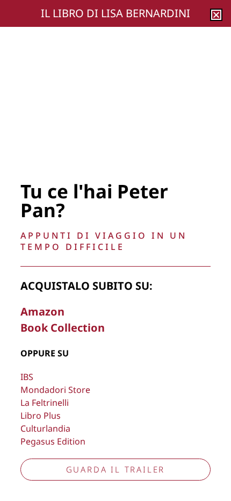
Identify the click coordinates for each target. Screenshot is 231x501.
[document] (115, 250)
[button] (216, 15)
